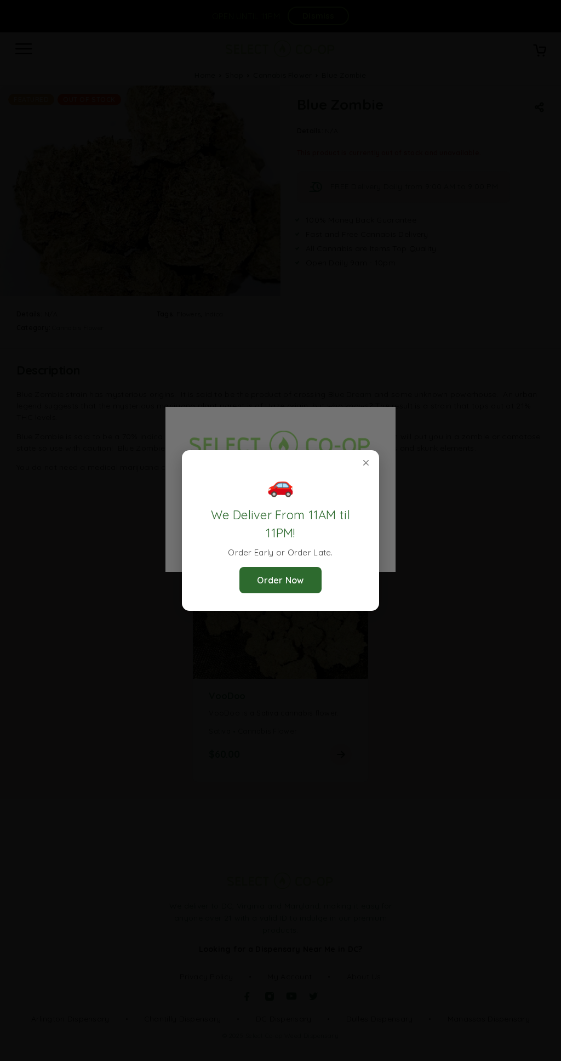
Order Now (280, 580)
